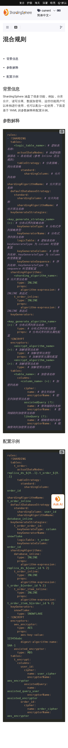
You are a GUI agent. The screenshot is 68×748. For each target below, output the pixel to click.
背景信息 (12, 58)
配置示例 (12, 76)
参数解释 (12, 67)
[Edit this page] (61, 27)
